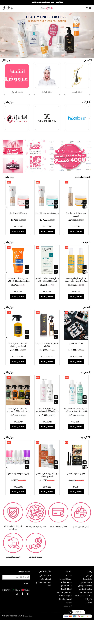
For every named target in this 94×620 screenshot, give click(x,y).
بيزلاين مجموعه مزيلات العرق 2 (18, 473)
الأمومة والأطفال (64, 599)
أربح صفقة (67, 606)
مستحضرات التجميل (63, 592)
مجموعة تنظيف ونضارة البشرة (47, 213)
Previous (5, 80)
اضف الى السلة (18, 231)
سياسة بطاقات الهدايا (83, 596)
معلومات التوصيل (85, 586)
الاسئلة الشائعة (86, 592)
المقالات (89, 602)
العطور (68, 602)
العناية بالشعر (66, 586)
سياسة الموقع (86, 582)
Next (89, 80)
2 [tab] (47, 55)
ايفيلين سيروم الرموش (76, 473)
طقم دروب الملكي (76, 343)
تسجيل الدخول (45, 579)
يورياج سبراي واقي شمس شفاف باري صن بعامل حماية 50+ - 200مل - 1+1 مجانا (76, 281)
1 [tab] (45, 55)
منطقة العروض (65, 579)
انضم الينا (88, 599)
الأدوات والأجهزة (65, 596)
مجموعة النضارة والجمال (18, 213)
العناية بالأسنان (65, 589)
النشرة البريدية (24, 571)
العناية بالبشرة (66, 582)
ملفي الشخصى (45, 576)
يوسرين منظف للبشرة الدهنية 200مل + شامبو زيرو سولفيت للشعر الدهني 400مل (76, 411)
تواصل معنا (87, 579)
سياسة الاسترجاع (85, 589)
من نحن (89, 576)
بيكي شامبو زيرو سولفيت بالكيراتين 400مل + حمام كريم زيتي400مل (47, 411)
